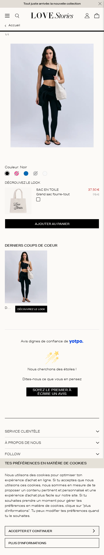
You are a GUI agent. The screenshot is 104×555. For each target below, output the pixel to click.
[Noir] (7, 173)
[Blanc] (45, 173)
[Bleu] (26, 173)
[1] (52, 31)
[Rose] (16, 173)
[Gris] (35, 173)
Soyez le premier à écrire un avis (52, 392)
